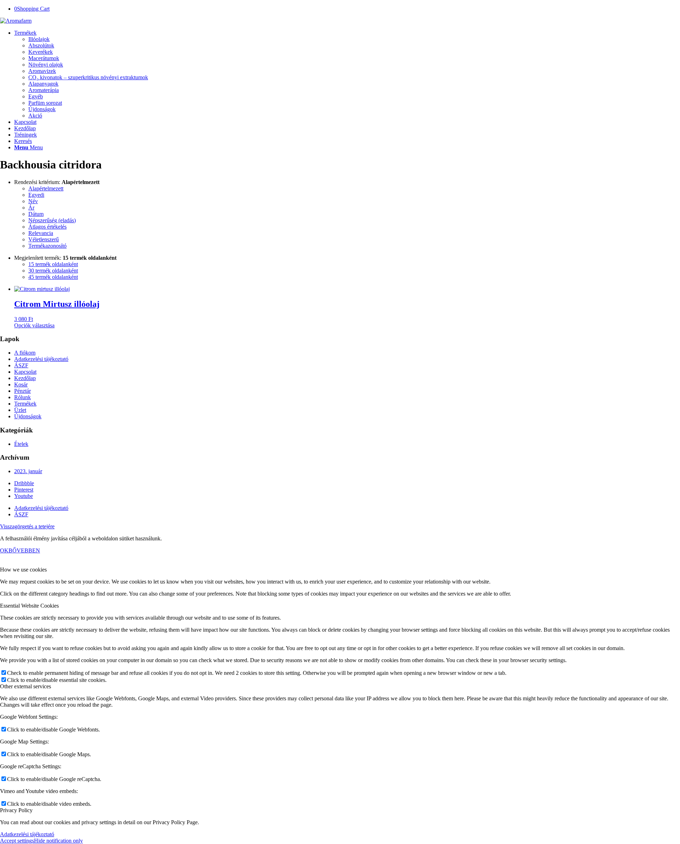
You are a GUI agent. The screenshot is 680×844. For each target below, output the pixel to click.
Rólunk (22, 397)
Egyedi (36, 195)
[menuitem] (347, 74)
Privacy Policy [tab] (16, 810)
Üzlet (20, 410)
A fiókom (24, 353)
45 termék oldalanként (53, 277)
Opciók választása (34, 325)
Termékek (25, 404)
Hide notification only (58, 841)
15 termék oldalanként (53, 264)
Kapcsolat (25, 372)
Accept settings (17, 841)
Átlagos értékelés (47, 227)
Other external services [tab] (25, 686)
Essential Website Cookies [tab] (29, 606)
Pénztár (22, 391)
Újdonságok (27, 416)
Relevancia (40, 233)
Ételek (21, 444)
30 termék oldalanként (53, 271)
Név (33, 201)
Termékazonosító (47, 246)
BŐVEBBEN (24, 550)
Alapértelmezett (45, 188)
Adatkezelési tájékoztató (41, 359)
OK (4, 550)
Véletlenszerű (43, 239)
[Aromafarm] (16, 21)
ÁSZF (21, 365)
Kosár (21, 384)
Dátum (36, 214)
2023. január (28, 471)
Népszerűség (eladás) (52, 220)
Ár (31, 208)
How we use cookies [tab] (23, 570)
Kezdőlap (25, 378)
